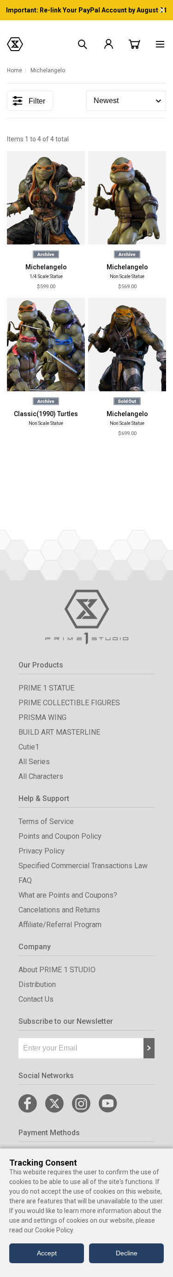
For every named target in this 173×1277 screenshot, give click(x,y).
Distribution (37, 984)
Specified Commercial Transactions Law (83, 865)
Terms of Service (46, 821)
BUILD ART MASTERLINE (59, 732)
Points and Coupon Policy (59, 836)
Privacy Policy (41, 851)
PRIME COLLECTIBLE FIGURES (69, 702)
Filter (37, 101)
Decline (126, 1253)
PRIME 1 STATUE (46, 688)
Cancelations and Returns (59, 910)
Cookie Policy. (54, 1230)
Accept (47, 1253)
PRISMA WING (42, 717)
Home (14, 70)
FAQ (25, 880)
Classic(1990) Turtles (46, 414)
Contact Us (36, 999)
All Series (34, 761)
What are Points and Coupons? (67, 895)
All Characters (40, 776)
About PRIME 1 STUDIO (56, 969)
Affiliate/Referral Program (59, 924)
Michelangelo (46, 267)
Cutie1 (28, 747)
